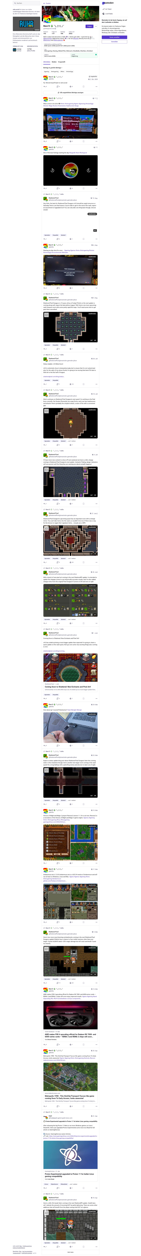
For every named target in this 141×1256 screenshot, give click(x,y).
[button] (70, 170)
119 (53, 33)
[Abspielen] (70, 170)
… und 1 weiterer (71, 441)
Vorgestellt (61, 62)
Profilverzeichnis (27, 1246)
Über (20, 1246)
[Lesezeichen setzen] (83, 86)
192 (44, 33)
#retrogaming (54, 71)
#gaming (46, 71)
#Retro (62, 71)
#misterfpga (69, 71)
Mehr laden (71, 1252)
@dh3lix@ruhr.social (48, 28)
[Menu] (96, 26)
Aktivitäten (46, 62)
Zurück (48, 3)
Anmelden (114, 42)
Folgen (89, 26)
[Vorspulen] (88, 170)
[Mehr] (96, 86)
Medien (54, 62)
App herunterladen (27, 1251)
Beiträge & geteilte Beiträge (52, 68)
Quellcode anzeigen (26, 1253)
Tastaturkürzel (17, 1253)
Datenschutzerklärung (19, 1248)
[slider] (70, 156)
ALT (95, 230)
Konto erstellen (114, 37)
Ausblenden (92, 110)
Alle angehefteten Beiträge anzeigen (71, 92)
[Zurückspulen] (52, 170)
